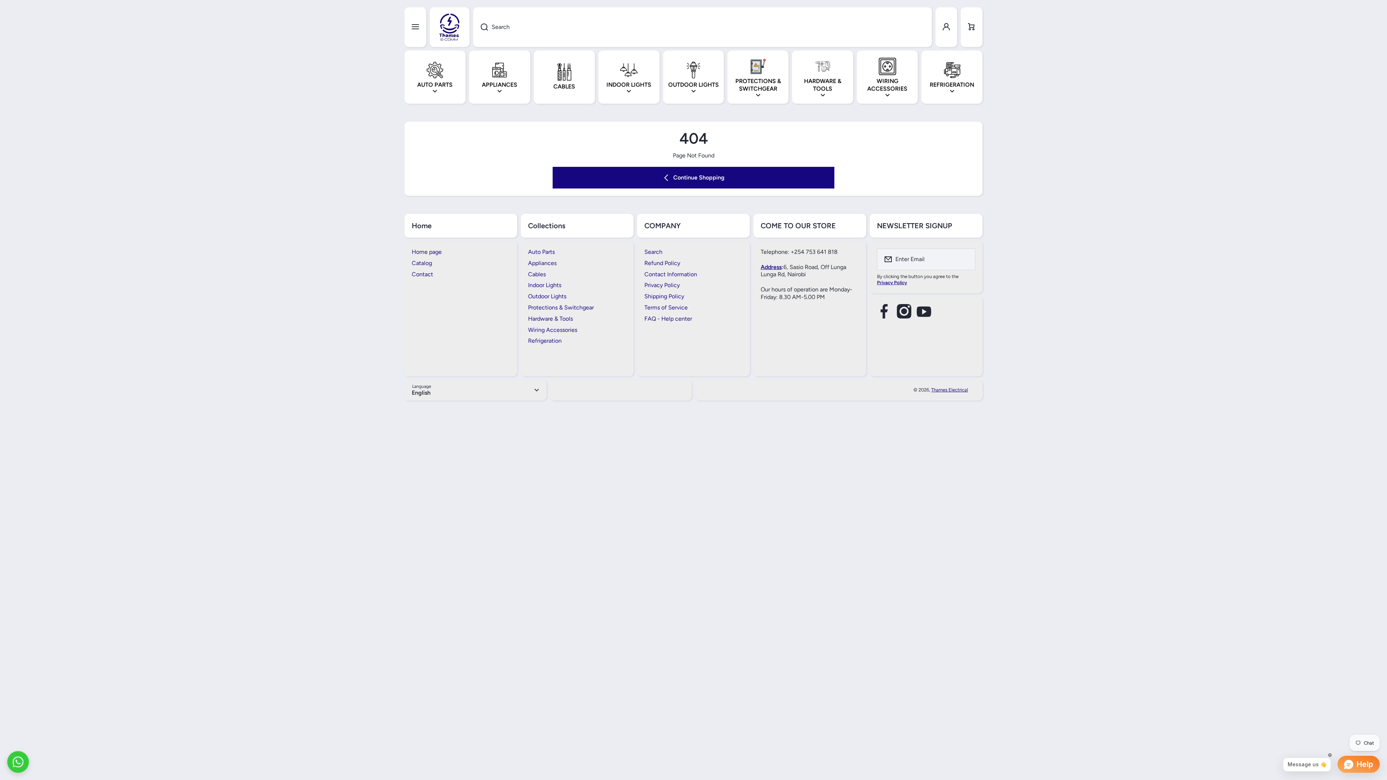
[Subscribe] (965, 259)
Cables (537, 274)
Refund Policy (662, 263)
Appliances (542, 263)
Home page (427, 251)
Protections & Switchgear (561, 307)
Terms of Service (666, 307)
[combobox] (702, 27)
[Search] (480, 27)
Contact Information (670, 274)
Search (653, 251)
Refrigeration (545, 340)
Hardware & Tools (550, 318)
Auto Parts (541, 251)
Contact (422, 274)
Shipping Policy (664, 296)
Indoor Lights (544, 285)
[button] (971, 27)
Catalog (422, 263)
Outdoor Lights (547, 296)
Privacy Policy (662, 285)
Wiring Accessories (552, 329)
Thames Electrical (949, 390)
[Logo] (450, 27)
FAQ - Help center (668, 318)
